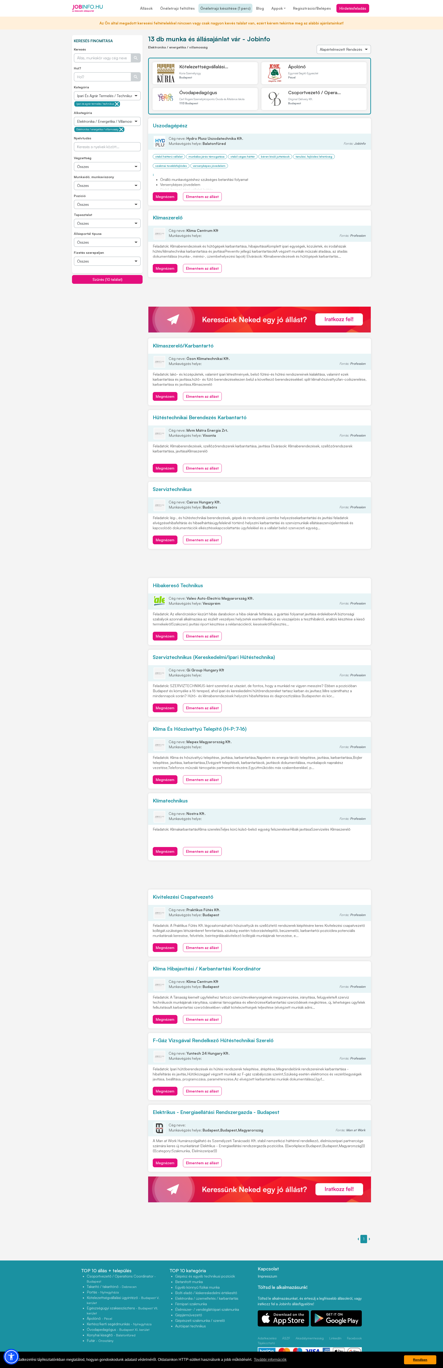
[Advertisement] (107, 316)
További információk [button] (270, 1360)
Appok (277, 8)
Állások (146, 8)
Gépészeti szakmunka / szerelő (200, 1320)
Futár (100, 1340)
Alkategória (83, 113)
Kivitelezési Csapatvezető (183, 897)
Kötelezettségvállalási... (203, 66)
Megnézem (165, 196)
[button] (11, 1356)
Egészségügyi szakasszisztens (122, 1310)
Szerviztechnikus (172, 489)
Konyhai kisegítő (111, 1335)
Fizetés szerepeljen (89, 252)
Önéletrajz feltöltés (177, 8)
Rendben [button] (420, 1360)
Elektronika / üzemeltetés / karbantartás (206, 1298)
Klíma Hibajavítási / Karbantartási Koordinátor (207, 968)
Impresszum (267, 1276)
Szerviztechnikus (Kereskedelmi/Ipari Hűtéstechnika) (214, 657)
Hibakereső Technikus (178, 585)
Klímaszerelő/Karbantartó (183, 345)
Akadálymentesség (310, 1338)
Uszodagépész (170, 125)
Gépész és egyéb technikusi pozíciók (205, 1276)
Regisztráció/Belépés (312, 8)
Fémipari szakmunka (191, 1304)
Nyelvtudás (82, 138)
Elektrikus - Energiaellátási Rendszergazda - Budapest (216, 1112)
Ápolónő (297, 66)
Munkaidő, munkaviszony (94, 177)
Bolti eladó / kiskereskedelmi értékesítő (206, 1292)
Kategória (81, 87)
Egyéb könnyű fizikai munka (197, 1287)
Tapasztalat (83, 215)
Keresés (80, 49)
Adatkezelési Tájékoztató (267, 1340)
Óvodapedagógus (198, 92)
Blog (260, 8)
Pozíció (80, 196)
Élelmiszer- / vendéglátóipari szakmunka (207, 1309)
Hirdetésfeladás (352, 8)
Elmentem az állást (202, 196)
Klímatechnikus (170, 800)
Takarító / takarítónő (112, 1286)
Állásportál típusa (88, 234)
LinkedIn (335, 1338)
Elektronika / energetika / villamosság (97, 129)
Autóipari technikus (190, 1326)
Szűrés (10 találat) (107, 279)
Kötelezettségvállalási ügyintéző (123, 1300)
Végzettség (82, 158)
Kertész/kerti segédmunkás (119, 1324)
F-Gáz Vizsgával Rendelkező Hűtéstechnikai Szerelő (213, 1040)
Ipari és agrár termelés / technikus (95, 103)
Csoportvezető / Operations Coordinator (121, 1278)
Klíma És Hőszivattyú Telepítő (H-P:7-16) (200, 729)
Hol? (77, 68)
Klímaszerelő (168, 217)
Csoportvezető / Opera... (314, 92)
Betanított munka (189, 1281)
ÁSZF (286, 1338)
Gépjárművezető (188, 1315)
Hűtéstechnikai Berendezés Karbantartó (199, 417)
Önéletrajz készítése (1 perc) (225, 8)
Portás (103, 1292)
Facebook (354, 1338)
